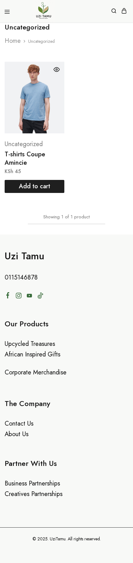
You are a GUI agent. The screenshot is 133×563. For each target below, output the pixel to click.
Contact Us (19, 423)
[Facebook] (7, 296)
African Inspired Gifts (32, 354)
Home (13, 40)
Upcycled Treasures (30, 343)
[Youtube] (29, 297)
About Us (16, 434)
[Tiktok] (40, 297)
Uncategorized (24, 144)
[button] (34, 186)
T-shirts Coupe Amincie (25, 158)
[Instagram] (18, 297)
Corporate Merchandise (35, 372)
